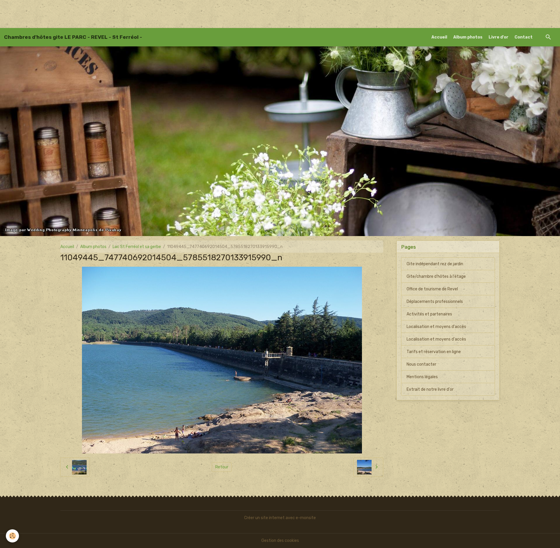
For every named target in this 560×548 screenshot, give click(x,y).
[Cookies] (12, 535)
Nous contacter (421, 364)
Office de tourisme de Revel (432, 289)
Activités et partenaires (429, 314)
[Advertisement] (106, 13)
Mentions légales (422, 376)
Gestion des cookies (280, 540)
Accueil (439, 37)
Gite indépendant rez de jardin (435, 263)
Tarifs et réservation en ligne (434, 351)
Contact (523, 37)
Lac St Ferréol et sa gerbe (137, 246)
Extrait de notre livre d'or (430, 389)
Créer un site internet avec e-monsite (280, 517)
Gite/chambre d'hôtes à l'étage (436, 276)
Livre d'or (498, 37)
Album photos (467, 37)
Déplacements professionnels (435, 301)
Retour (221, 467)
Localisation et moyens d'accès (436, 326)
